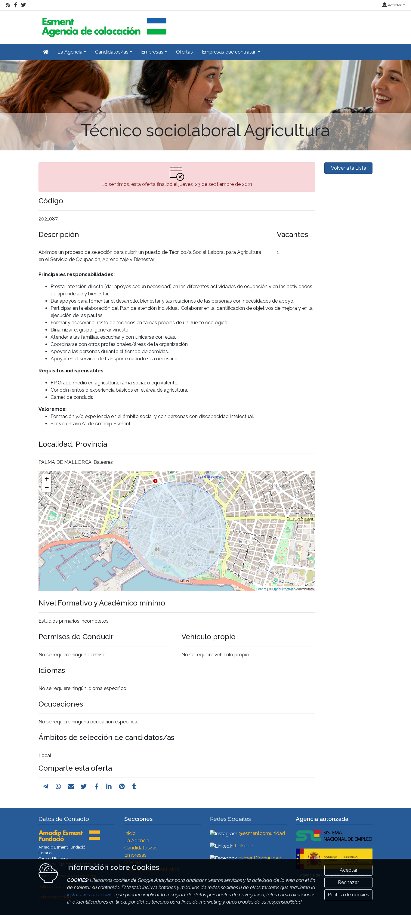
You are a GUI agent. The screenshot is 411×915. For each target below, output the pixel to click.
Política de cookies (348, 895)
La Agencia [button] (69, 52)
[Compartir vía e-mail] (71, 786)
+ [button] (47, 478)
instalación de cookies (91, 895)
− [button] (47, 487)
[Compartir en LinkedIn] (109, 786)
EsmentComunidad (259, 858)
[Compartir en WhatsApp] (58, 786)
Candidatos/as (141, 848)
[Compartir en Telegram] (45, 786)
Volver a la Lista (348, 168)
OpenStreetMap (283, 588)
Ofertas (184, 52)
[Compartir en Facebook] (96, 786)
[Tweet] (84, 786)
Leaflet (261, 588)
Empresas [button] (152, 52)
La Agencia (136, 840)
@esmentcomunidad (262, 833)
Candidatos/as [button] (111, 52)
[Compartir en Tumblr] (134, 786)
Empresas (135, 855)
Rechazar (348, 882)
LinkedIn (244, 846)
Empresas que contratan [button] (229, 52)
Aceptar (348, 870)
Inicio (130, 833)
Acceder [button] (394, 5)
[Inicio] (103, 25)
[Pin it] (122, 786)
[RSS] (8, 5)
